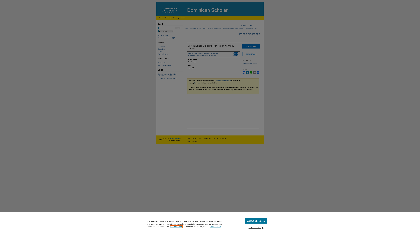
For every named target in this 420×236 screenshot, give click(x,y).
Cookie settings (176, 227)
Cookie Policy (215, 227)
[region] (210, 224)
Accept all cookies (256, 221)
